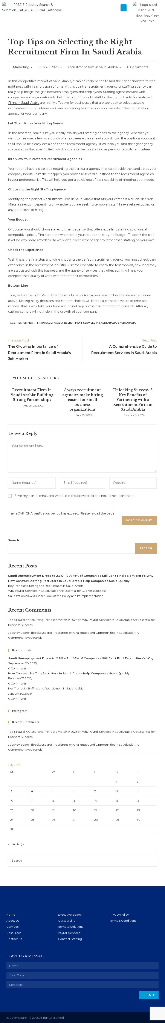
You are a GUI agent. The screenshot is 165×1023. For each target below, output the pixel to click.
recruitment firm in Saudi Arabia (93, 67)
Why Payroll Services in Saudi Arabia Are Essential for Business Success (57, 590)
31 (11, 829)
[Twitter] (148, 1017)
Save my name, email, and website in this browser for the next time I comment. (74, 496)
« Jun (11, 844)
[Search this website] (82, 860)
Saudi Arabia (127, 322)
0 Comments (137, 67)
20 (74, 810)
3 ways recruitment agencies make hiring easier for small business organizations (82, 399)
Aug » (20, 844)
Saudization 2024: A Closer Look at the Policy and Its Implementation (55, 596)
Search (13, 540)
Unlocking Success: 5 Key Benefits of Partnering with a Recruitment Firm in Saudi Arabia (133, 399)
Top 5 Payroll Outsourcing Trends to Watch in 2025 (42, 619)
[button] (124, 7)
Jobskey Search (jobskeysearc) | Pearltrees (38, 632)
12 (53, 800)
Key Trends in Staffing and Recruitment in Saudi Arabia (46, 585)
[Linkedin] (140, 1017)
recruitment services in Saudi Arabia (90, 322)
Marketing (21, 67)
